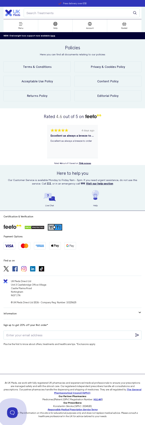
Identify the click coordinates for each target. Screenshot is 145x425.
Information (10, 313)
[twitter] (6, 269)
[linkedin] (32, 269)
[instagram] (24, 269)
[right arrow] (101, 143)
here (52, 35)
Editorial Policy (107, 96)
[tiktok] (41, 269)
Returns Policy (37, 96)
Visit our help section (99, 183)
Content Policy (107, 81)
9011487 (97, 399)
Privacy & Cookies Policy (108, 67)
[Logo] (12, 13)
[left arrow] (43, 143)
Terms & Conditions (37, 67)
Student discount (75, 3)
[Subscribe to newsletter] (137, 335)
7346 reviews (85, 163)
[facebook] (15, 269)
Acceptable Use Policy (37, 81)
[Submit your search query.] (134, 12)
